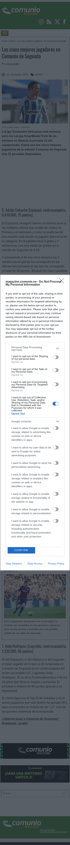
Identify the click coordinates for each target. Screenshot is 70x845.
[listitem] (35, 348)
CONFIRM (21, 550)
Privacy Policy (56, 563)
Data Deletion (14, 563)
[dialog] (35, 423)
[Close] (62, 281)
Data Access (35, 563)
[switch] (56, 357)
